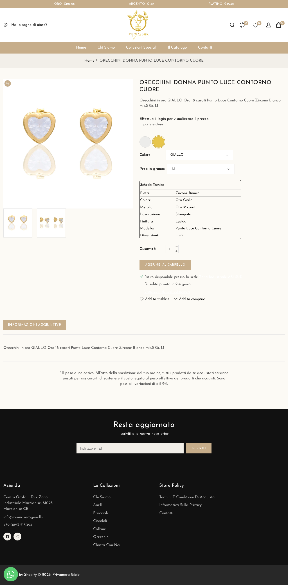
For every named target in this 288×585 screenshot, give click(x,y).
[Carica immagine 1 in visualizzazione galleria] (18, 223)
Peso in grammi (153, 169)
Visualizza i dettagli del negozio (167, 291)
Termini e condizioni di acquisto (186, 497)
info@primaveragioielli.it (24, 517)
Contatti (166, 513)
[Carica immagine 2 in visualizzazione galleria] (51, 223)
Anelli (98, 505)
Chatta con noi (106, 545)
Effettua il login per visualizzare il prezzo (174, 119)
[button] (232, 25)
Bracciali (100, 513)
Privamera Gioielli (67, 575)
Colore (145, 155)
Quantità (148, 249)
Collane (99, 529)
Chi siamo (101, 497)
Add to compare (192, 299)
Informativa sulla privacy (180, 505)
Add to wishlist (157, 299)
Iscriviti (199, 448)
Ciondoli (100, 521)
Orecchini (101, 537)
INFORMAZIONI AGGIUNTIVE (34, 325)
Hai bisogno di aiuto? (29, 25)
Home (89, 61)
